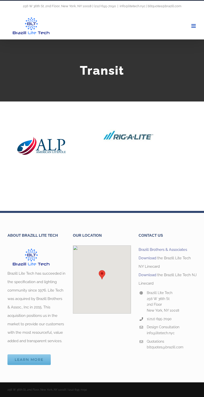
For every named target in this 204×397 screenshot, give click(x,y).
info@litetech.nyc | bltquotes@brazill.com (150, 6)
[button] (102, 274)
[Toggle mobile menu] (194, 26)
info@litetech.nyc (161, 333)
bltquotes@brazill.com (165, 347)
